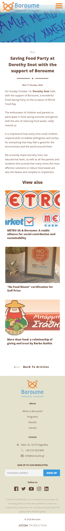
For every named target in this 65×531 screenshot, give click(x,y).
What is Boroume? (32, 411)
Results (32, 422)
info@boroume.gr (34, 455)
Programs (32, 416)
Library (32, 427)
